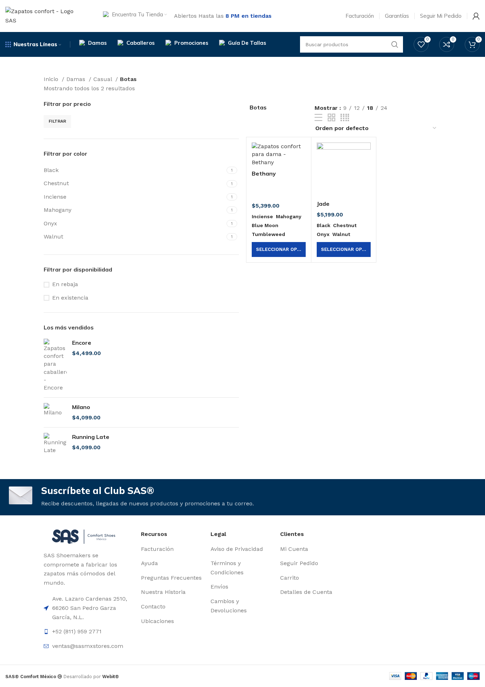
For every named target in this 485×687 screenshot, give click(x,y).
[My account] (476, 16)
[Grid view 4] (344, 118)
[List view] (318, 118)
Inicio (52, 79)
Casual (103, 79)
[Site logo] (45, 15)
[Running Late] (55, 444)
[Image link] (84, 536)
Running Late (90, 436)
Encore (81, 342)
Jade (323, 203)
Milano (81, 406)
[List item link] (89, 631)
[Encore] (55, 365)
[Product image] (279, 154)
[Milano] (55, 412)
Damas (76, 79)
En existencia (70, 297)
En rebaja (65, 284)
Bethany (264, 173)
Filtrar (57, 121)
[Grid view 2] (332, 118)
